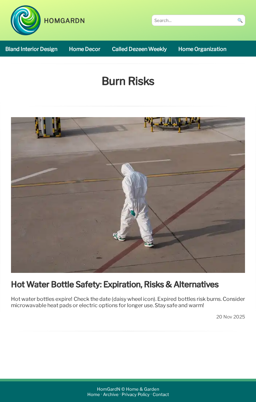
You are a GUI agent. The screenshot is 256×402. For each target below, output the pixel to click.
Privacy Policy (136, 394)
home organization (202, 49)
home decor (84, 49)
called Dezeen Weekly (139, 49)
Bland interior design (31, 49)
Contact (161, 394)
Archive (111, 394)
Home (93, 394)
